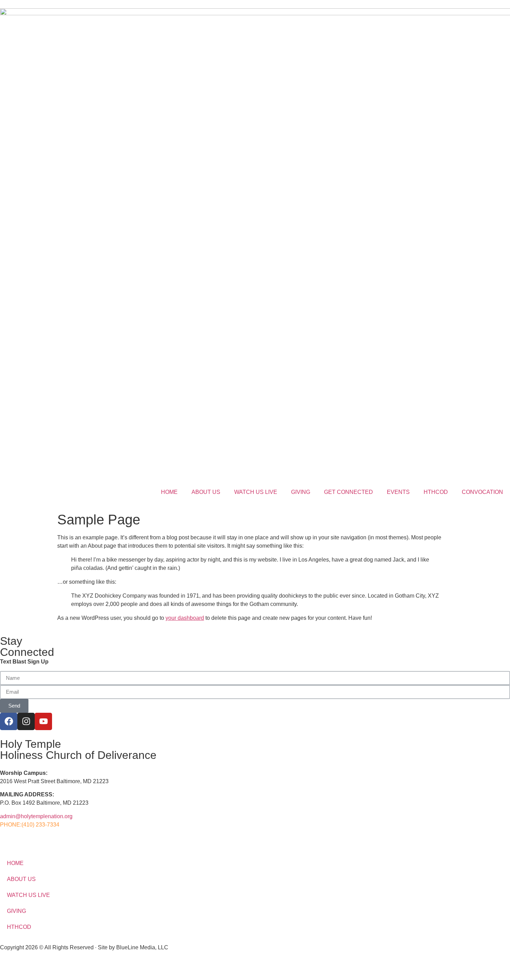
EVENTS (398, 492)
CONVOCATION (482, 492)
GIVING (300, 492)
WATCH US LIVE (255, 492)
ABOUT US (206, 492)
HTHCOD (436, 492)
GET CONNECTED (348, 492)
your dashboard (184, 618)
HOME (169, 492)
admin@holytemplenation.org (36, 816)
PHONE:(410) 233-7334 (29, 825)
